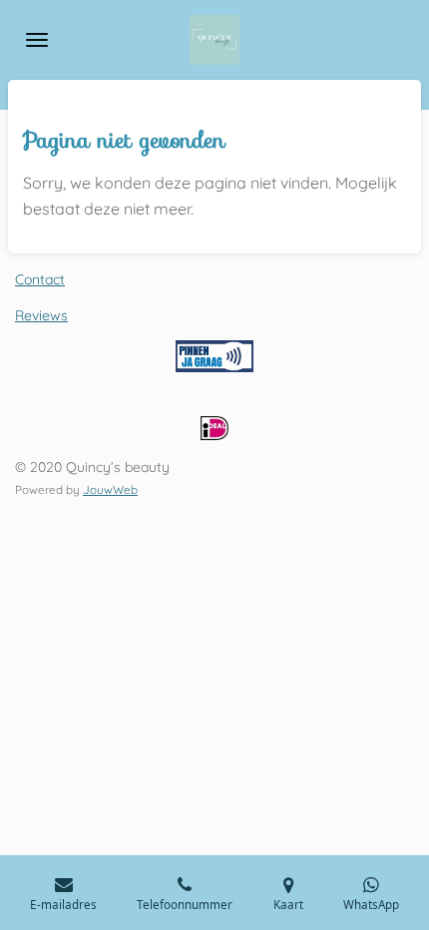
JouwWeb (110, 489)
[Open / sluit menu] (37, 40)
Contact (40, 279)
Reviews (41, 315)
